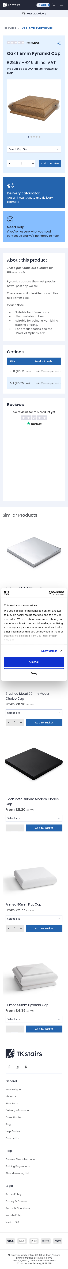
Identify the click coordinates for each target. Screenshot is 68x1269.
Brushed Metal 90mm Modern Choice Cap (28, 696)
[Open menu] (61, 4)
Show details (49, 650)
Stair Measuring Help (18, 1173)
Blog (8, 1124)
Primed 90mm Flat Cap (23, 904)
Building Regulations (18, 1166)
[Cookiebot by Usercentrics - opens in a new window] (49, 593)
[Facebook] (9, 1067)
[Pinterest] (25, 1067)
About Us (11, 1096)
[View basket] (54, 5)
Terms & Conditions (18, 1208)
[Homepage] (11, 5)
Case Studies (13, 1117)
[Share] (59, 43)
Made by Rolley (14, 1215)
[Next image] (56, 106)
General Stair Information (21, 1159)
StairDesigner (14, 1089)
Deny (34, 673)
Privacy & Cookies (16, 1201)
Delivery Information (18, 1110)
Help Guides (13, 1131)
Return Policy (13, 1194)
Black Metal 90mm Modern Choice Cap (32, 801)
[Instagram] (17, 1067)
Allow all (34, 661)
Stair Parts (12, 1103)
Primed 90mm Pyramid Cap (27, 1005)
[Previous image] (12, 106)
